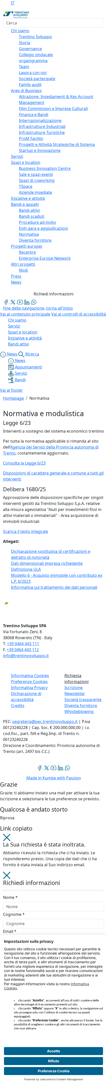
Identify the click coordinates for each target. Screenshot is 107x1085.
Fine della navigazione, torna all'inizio (38, 308)
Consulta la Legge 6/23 (24, 463)
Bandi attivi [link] (29, 210)
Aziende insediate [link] (35, 192)
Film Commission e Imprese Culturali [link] (53, 108)
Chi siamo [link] (20, 30)
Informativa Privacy (29, 687)
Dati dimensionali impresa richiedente (47, 563)
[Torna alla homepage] (16, 14)
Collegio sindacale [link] (36, 54)
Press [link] (16, 276)
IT (12, 3)
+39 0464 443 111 (23, 643)
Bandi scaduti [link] (31, 216)
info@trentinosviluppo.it (26, 655)
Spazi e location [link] (25, 162)
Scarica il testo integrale (25, 531)
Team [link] (24, 66)
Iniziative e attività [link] (28, 198)
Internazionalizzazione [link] (40, 120)
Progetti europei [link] (26, 246)
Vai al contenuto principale (25, 314)
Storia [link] (24, 42)
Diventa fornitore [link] (35, 240)
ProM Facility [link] (31, 138)
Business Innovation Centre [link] (45, 168)
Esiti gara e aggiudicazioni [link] (43, 228)
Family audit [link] (30, 84)
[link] (6, 301)
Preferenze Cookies (29, 681)
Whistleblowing (79, 711)
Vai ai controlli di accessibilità (78, 314)
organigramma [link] (33, 60)
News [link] (16, 282)
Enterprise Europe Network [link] (45, 258)
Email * (9, 931)
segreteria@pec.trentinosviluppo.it (45, 721)
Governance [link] (30, 48)
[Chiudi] (6, 837)
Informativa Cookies (30, 675)
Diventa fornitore (80, 705)
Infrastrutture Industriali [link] (42, 126)
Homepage (13, 398)
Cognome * (14, 914)
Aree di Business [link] (26, 90)
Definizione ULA (26, 569)
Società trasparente (83, 699)
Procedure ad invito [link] (37, 222)
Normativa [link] (29, 234)
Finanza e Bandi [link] (33, 114)
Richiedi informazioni (53, 294)
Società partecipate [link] (37, 78)
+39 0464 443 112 (23, 649)
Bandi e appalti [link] (25, 204)
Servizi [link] (17, 156)
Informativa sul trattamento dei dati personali (54, 587)
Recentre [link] (27, 252)
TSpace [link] (25, 186)
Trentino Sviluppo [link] (35, 36)
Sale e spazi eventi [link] (36, 174)
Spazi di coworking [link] (36, 180)
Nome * (10, 897)
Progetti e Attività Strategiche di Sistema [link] (57, 144)
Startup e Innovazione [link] (39, 150)
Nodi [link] (23, 270)
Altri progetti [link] (23, 264)
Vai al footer (11, 390)
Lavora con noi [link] (33, 72)
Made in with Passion (53, 778)
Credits (17, 705)
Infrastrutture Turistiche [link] (42, 132)
